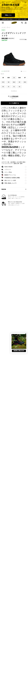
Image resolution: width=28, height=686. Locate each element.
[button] (3, 22)
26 (14, 78)
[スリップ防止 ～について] (25, 172)
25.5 (8, 78)
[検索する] (22, 23)
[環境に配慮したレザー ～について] (25, 183)
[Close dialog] (26, 334)
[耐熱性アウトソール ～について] (25, 175)
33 (20, 87)
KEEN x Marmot (19, 350)
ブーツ (8, 27)
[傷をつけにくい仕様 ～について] (25, 180)
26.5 (19, 78)
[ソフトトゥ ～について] (25, 169)
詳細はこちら (8, 15)
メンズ (3, 27)
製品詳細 (4, 189)
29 (20, 83)
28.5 (14, 83)
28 (9, 83)
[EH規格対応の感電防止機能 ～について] (25, 177)
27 (25, 78)
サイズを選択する (14, 103)
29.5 (25, 83)
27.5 (3, 83)
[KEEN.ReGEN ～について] (25, 167)
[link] (19, 341)
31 (9, 87)
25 (3, 78)
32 (14, 87)
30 (3, 87)
